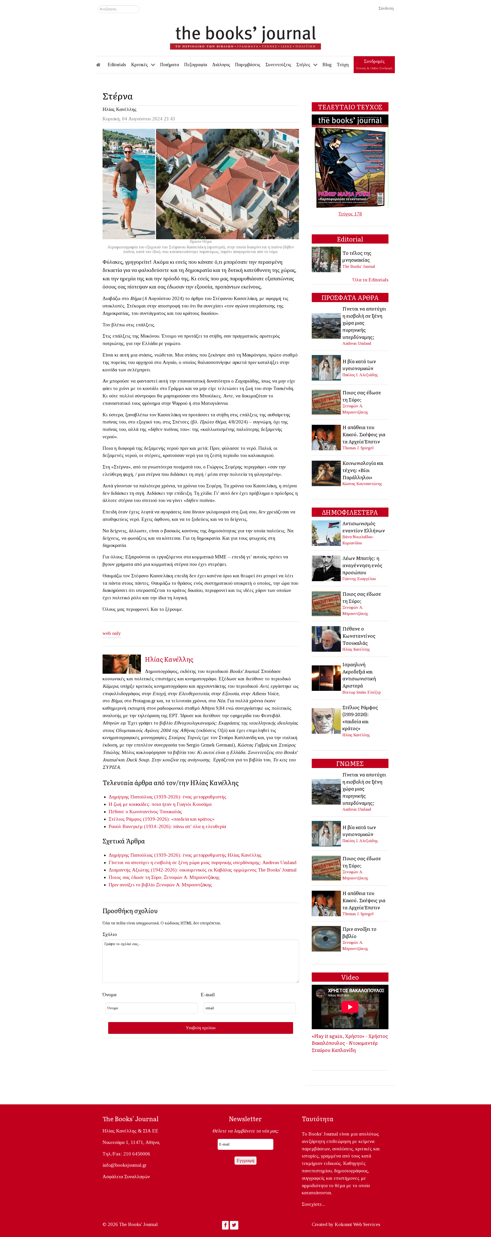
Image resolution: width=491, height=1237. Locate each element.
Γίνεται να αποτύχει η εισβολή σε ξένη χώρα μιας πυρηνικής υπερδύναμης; (185, 862)
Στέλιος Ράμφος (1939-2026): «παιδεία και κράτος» (162, 819)
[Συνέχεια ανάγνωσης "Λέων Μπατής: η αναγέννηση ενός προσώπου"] (327, 567)
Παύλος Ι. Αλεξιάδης (360, 375)
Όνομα (109, 994)
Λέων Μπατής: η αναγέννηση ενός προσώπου (362, 565)
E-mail (208, 994)
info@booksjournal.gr (125, 1165)
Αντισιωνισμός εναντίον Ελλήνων (363, 527)
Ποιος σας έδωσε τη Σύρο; (135, 877)
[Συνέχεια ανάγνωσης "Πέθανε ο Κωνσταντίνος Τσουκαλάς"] (327, 638)
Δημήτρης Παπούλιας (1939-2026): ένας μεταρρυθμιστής (167, 796)
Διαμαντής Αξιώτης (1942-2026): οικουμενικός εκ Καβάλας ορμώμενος (183, 870)
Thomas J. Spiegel (358, 448)
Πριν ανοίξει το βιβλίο (132, 884)
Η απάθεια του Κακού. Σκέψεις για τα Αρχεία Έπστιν (363, 434)
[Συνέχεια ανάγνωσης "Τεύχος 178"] (350, 161)
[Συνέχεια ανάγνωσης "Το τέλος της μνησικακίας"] (327, 259)
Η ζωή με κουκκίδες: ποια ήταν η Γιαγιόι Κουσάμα (160, 804)
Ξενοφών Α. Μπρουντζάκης (192, 877)
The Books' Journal (277, 870)
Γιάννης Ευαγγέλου (359, 579)
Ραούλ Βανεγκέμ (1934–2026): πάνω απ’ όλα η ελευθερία (167, 826)
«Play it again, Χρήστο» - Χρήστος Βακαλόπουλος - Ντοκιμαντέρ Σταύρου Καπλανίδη (350, 1042)
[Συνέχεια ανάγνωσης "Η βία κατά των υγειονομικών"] (327, 367)
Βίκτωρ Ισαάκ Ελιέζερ (361, 692)
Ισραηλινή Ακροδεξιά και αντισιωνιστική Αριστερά (359, 675)
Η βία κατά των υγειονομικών (359, 365)
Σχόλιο (110, 934)
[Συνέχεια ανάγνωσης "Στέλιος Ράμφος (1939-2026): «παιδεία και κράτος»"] (327, 720)
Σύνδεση (386, 8)
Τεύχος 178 (350, 213)
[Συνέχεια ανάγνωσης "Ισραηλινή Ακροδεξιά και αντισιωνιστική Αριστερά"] (327, 677)
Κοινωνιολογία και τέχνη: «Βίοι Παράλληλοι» (362, 469)
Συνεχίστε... (313, 1204)
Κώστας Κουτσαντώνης (362, 484)
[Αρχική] (101, 64)
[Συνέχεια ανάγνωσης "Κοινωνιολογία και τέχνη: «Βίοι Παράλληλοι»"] (327, 472)
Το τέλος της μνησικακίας (356, 256)
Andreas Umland (279, 862)
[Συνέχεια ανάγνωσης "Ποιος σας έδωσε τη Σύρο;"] (327, 401)
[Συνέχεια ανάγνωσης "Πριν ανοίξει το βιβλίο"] (327, 938)
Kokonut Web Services (357, 1224)
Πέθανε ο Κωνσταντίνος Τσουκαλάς (145, 811)
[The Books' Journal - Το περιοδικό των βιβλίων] (245, 36)
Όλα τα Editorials (370, 279)
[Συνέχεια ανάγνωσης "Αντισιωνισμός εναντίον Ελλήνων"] (327, 532)
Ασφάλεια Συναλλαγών (126, 1176)
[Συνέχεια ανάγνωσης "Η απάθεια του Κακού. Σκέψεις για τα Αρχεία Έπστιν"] (327, 437)
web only (112, 633)
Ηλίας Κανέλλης (120, 109)
